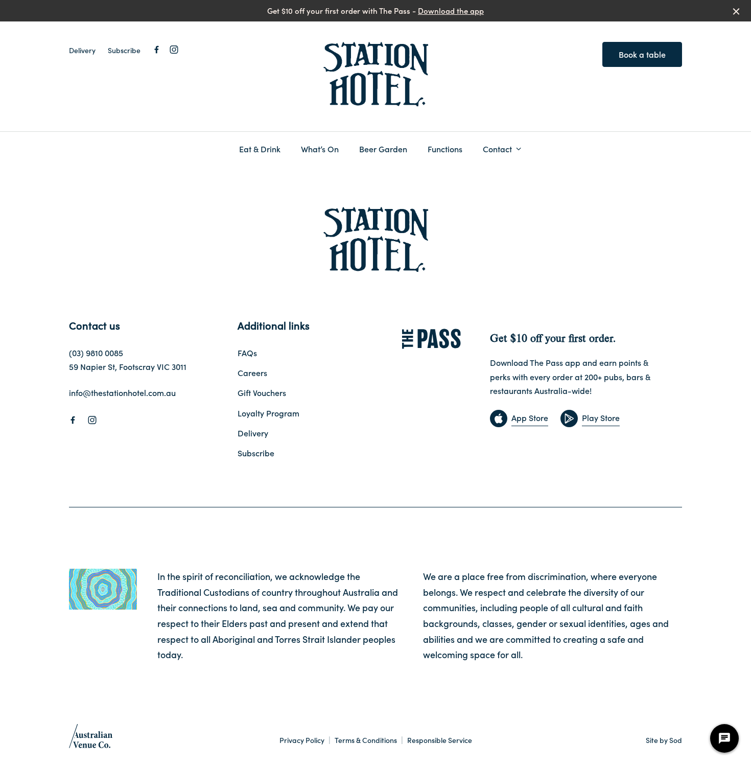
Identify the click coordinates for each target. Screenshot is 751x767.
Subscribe (124, 50)
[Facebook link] (156, 49)
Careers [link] (252, 372)
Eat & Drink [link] (259, 149)
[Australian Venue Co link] (90, 739)
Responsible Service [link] (439, 740)
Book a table (642, 54)
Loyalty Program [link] (268, 413)
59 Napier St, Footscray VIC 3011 (127, 366)
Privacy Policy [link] (301, 740)
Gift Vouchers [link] (262, 392)
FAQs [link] (247, 352)
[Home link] (375, 74)
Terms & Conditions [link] (366, 740)
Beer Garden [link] (383, 149)
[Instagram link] (173, 49)
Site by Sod (664, 740)
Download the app (451, 10)
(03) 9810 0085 (96, 352)
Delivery (82, 50)
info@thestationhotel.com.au (122, 392)
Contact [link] (497, 149)
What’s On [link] (320, 149)
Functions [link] (445, 149)
